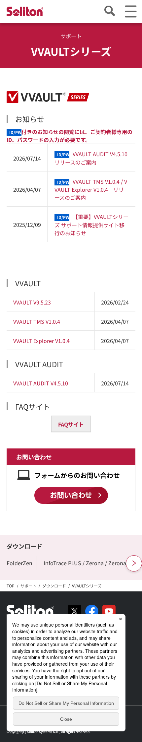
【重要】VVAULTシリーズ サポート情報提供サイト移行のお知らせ (91, 224)
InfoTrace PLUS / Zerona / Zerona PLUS (92, 563)
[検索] (109, 11)
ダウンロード (24, 546)
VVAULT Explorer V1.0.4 (41, 341)
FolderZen (19, 563)
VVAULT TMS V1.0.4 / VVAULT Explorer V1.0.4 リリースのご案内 (90, 189)
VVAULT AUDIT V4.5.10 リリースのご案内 (91, 158)
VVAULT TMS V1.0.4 (36, 321)
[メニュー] (130, 11)
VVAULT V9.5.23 (32, 302)
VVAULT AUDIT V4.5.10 (40, 383)
